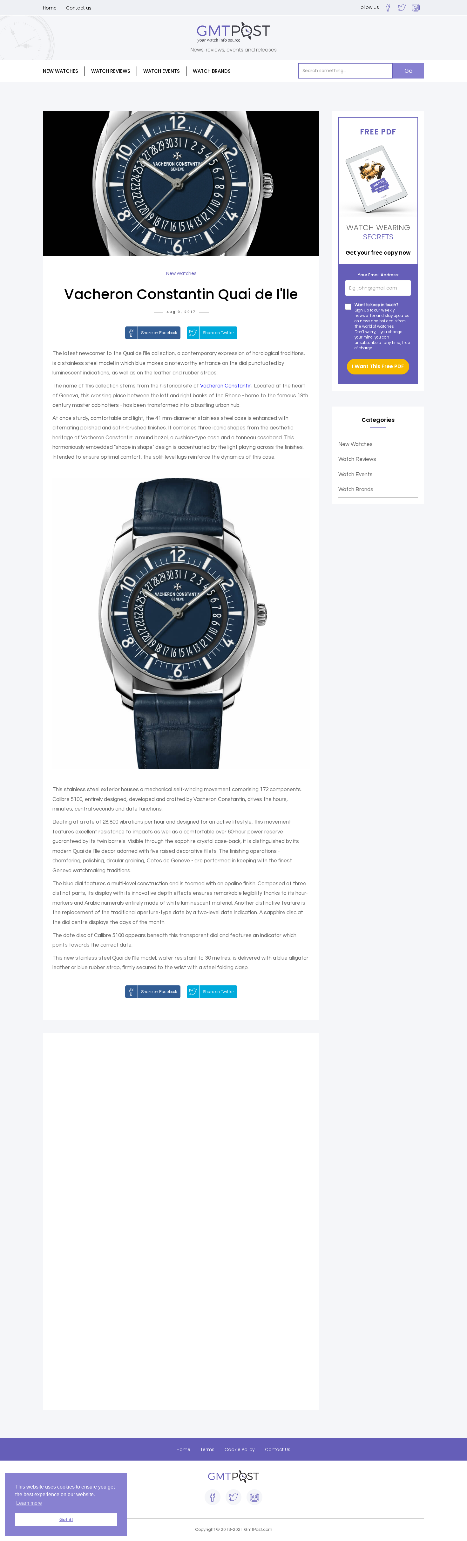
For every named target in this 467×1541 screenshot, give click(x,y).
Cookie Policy (240, 1449)
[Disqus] (181, 1131)
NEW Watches (60, 71)
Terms (207, 1449)
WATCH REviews (110, 71)
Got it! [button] (66, 1519)
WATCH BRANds (212, 71)
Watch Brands (355, 489)
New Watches (355, 444)
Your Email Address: (378, 275)
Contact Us (277, 1449)
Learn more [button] (29, 1503)
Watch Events (161, 71)
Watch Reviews (357, 459)
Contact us (78, 8)
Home (50, 8)
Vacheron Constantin (226, 386)
